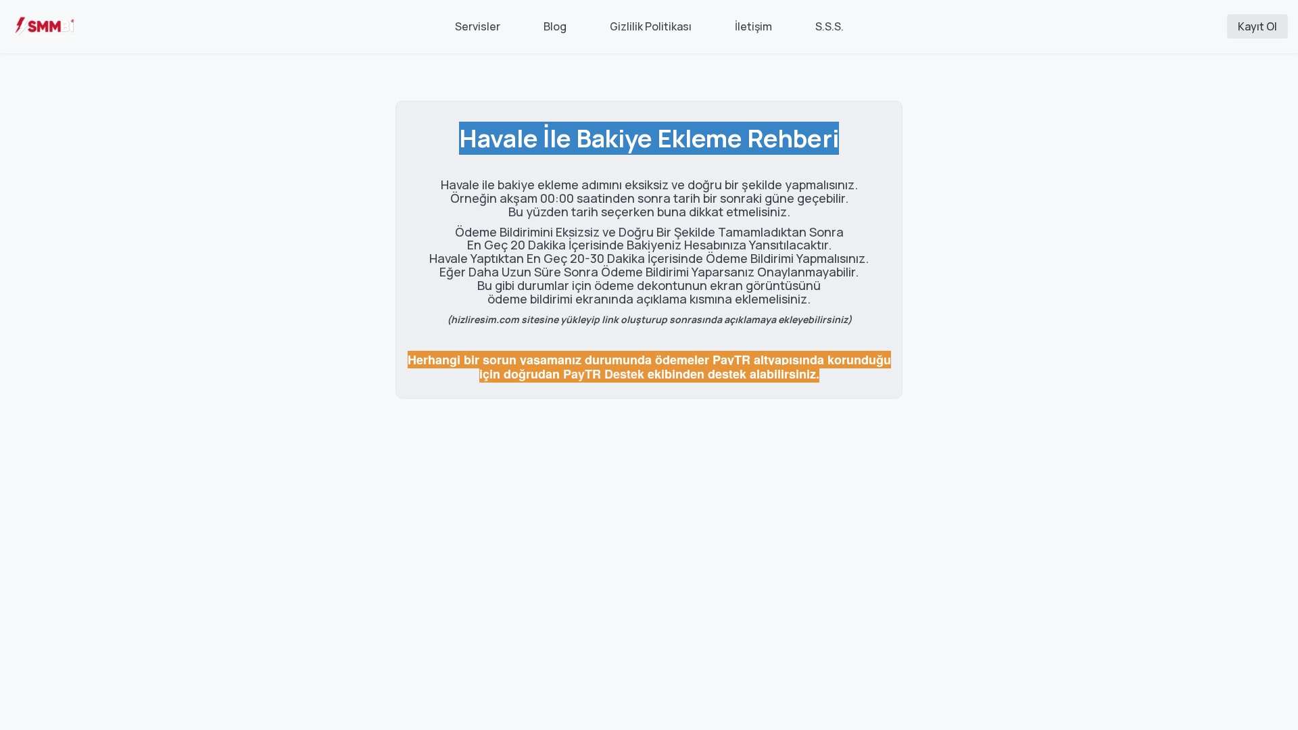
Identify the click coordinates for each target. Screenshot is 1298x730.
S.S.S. (829, 26)
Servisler (477, 26)
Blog (555, 26)
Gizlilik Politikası (651, 26)
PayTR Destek (603, 374)
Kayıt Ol (1257, 26)
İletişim (753, 26)
